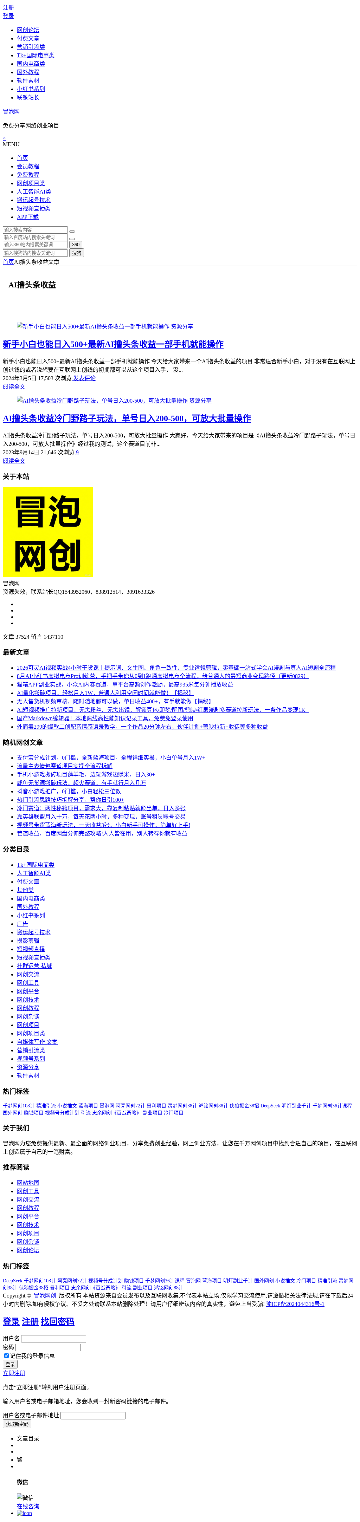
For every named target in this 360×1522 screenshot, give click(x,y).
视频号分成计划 (62, 1113)
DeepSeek (270, 1105)
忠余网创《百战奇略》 (116, 1113)
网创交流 (28, 974)
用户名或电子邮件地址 (31, 1415)
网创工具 (28, 983)
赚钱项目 (34, 1113)
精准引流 (46, 1105)
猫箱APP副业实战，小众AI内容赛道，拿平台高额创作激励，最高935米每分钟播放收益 (125, 685)
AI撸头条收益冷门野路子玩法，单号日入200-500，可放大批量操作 (127, 418)
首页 (22, 158)
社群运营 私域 (34, 966)
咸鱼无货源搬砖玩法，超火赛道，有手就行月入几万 (81, 783)
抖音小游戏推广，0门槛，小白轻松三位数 (69, 791)
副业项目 (152, 1113)
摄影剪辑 (28, 941)
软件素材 (28, 81)
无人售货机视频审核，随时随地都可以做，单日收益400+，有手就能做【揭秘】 (115, 701)
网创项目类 (31, 183)
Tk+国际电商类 (35, 55)
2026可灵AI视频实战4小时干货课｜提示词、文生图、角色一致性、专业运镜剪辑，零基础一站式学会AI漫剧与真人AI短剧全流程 (176, 668)
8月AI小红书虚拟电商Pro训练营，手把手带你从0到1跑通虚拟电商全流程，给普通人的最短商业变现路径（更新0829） (163, 676)
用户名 (11, 1338)
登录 (8, 16)
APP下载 (28, 217)
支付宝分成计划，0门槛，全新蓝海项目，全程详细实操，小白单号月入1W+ (111, 758)
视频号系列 (31, 1059)
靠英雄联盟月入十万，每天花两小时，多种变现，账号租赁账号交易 (101, 817)
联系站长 (28, 97)
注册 (8, 8)
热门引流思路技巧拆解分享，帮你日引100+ (70, 800)
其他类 (25, 890)
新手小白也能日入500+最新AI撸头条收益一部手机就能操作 (113, 344)
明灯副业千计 (296, 1105)
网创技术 (28, 1000)
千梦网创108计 (19, 1105)
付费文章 (28, 38)
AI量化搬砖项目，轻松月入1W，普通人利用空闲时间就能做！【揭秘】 (105, 693)
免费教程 (28, 175)
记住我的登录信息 (32, 1356)
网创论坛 (28, 30)
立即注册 (14, 1373)
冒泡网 (11, 112)
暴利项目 (156, 1105)
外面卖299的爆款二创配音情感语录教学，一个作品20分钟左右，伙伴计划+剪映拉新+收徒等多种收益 (142, 727)
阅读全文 (14, 387)
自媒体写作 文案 (37, 1042)
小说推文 (67, 1105)
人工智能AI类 (34, 192)
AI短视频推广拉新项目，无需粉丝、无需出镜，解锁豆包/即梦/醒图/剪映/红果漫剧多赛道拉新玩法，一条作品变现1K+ (163, 710)
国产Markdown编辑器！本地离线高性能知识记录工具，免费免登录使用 (105, 718)
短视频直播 (31, 949)
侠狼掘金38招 (244, 1105)
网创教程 (28, 1008)
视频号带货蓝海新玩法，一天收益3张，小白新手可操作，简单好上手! (103, 825)
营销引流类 (31, 47)
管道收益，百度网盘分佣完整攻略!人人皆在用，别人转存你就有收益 (102, 834)
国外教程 (28, 72)
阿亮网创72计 (130, 1105)
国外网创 (12, 1113)
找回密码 (58, 1321)
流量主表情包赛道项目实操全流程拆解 (64, 766)
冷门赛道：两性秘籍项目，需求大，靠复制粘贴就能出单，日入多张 (101, 808)
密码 (8, 1347)
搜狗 (76, 253)
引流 (86, 1113)
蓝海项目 (88, 1105)
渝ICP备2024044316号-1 (295, 1304)
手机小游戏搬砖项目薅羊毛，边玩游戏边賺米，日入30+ (86, 775)
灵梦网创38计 (182, 1105)
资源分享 (182, 327)
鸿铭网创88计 (213, 1105)
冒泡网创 (45, 1296)
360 (75, 244)
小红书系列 (31, 89)
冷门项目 (174, 1113)
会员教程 (28, 166)
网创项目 (28, 1025)
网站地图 (28, 1183)
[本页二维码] (24, 1513)
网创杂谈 (28, 1017)
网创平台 (28, 991)
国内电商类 (31, 64)
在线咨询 (28, 1506)
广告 (22, 924)
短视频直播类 (34, 209)
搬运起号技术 (34, 200)
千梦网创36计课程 (332, 1105)
